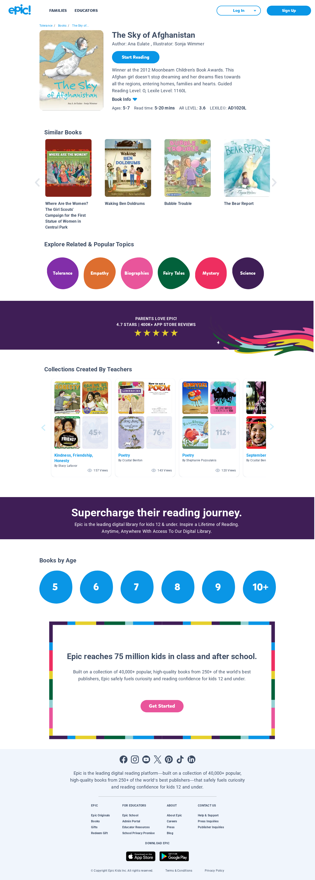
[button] (81, 427)
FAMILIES (58, 10)
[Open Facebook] (123, 759)
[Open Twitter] (157, 759)
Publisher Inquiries (211, 827)
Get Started (162, 706)
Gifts (94, 827)
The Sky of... (80, 25)
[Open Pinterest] (169, 759)
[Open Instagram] (135, 759)
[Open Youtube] (146, 759)
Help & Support (208, 815)
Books (62, 25)
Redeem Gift (99, 833)
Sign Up (289, 10)
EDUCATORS (86, 10)
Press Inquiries (208, 821)
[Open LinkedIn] (191, 759)
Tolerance (46, 25)
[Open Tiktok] (180, 759)
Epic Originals (100, 815)
